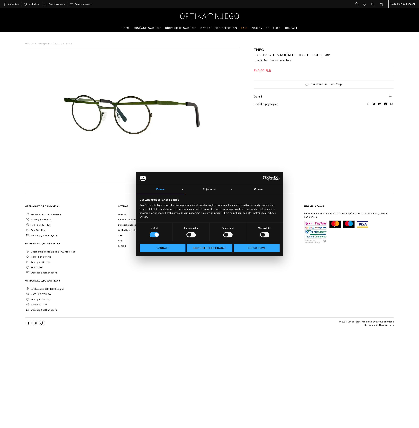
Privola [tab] (160, 189)
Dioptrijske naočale (128, 225)
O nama (122, 214)
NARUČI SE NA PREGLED (403, 4)
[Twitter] (374, 104)
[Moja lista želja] (365, 4)
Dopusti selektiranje (209, 248)
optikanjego (34, 4)
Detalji (258, 96)
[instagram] (35, 323)
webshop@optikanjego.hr (44, 235)
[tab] (324, 96)
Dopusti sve (256, 248)
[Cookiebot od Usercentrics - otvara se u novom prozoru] (265, 178)
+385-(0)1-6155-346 (41, 294)
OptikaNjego (13, 4)
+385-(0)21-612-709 (41, 257)
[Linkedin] (380, 104)
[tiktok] (42, 323)
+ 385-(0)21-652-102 (41, 219)
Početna (29, 43)
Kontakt (291, 28)
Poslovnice (260, 28)
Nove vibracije (386, 325)
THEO (259, 50)
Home (126, 28)
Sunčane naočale (127, 219)
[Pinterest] (386, 104)
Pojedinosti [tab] (209, 189)
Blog (277, 28)
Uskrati (162, 248)
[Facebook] (368, 104)
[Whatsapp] (391, 104)
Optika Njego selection (218, 28)
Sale (244, 28)
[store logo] (209, 16)
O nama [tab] (258, 189)
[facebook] (29, 323)
